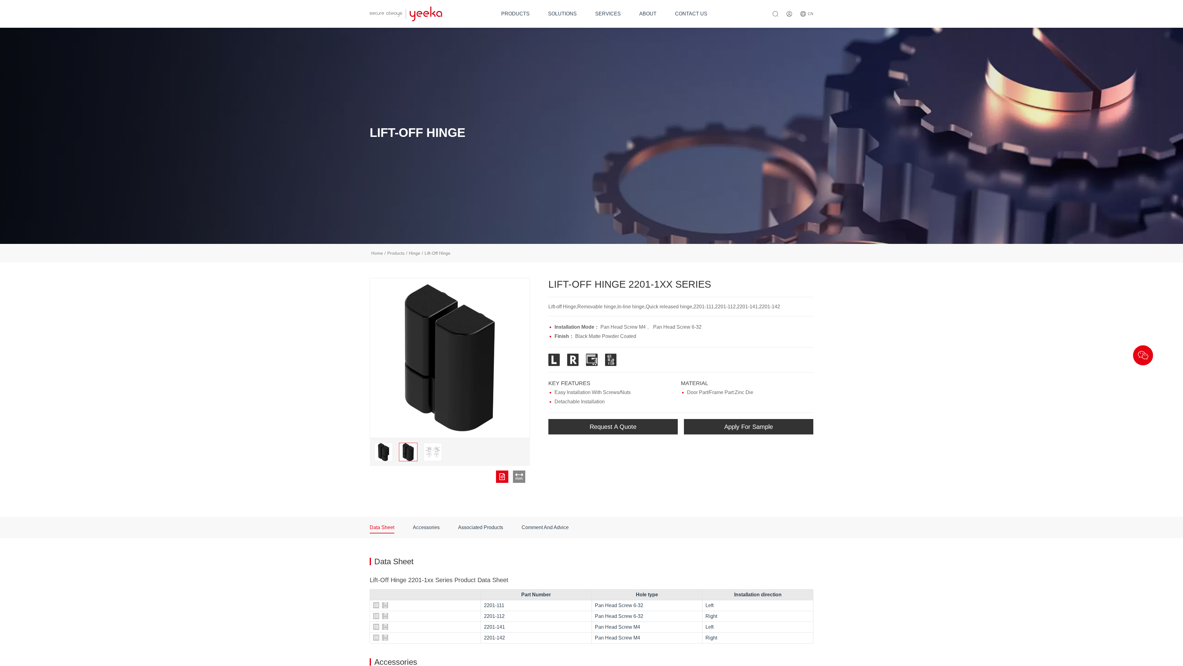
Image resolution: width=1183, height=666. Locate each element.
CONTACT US (691, 13)
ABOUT (648, 13)
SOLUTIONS (562, 13)
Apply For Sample (748, 426)
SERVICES (608, 13)
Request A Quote (613, 426)
